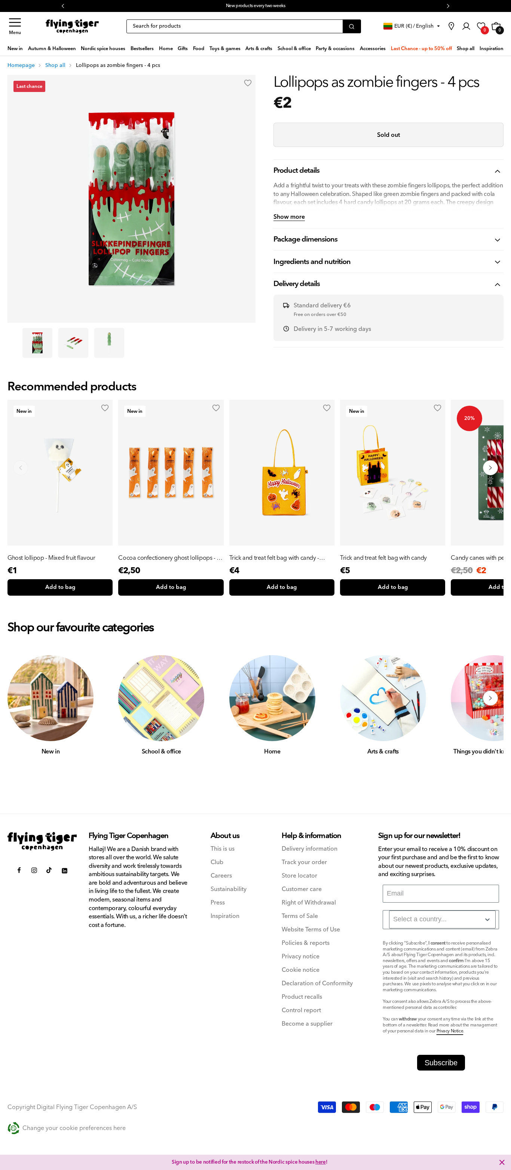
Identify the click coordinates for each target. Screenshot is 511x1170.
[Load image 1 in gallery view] (37, 343)
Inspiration (225, 916)
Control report (301, 1010)
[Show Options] (487, 919)
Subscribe (441, 1063)
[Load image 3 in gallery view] (109, 343)
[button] (14, 26)
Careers (221, 876)
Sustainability (229, 889)
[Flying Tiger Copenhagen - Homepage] (72, 26)
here (320, 1162)
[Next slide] (490, 467)
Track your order (304, 862)
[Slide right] (490, 698)
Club (217, 862)
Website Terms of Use (311, 930)
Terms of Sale (300, 916)
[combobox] (442, 919)
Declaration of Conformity (317, 984)
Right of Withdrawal (309, 903)
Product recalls (302, 997)
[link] (451, 26)
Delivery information (309, 849)
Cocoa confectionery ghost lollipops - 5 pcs (169, 558)
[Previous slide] (20, 467)
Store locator (299, 876)
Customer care (302, 889)
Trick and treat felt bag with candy (383, 558)
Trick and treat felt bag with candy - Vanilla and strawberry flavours (274, 558)
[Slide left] (20, 698)
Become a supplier (307, 1024)
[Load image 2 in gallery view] (73, 343)
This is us (223, 849)
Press (218, 903)
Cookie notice (300, 970)
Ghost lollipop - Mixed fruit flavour (51, 558)
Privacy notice (300, 957)
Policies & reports (306, 943)
